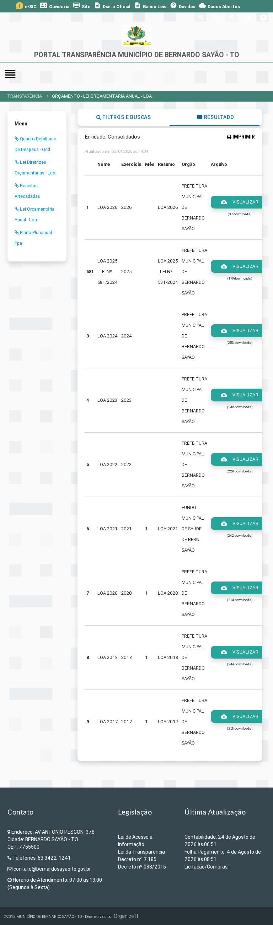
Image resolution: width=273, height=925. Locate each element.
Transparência (24, 96)
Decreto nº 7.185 (137, 859)
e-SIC (31, 6)
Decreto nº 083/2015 (142, 867)
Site (81, 5)
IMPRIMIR (243, 137)
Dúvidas (182, 5)
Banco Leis (150, 5)
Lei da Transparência (141, 852)
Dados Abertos (219, 5)
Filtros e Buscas (126, 117)
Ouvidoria (54, 5)
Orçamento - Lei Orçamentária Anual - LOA (102, 96)
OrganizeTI (126, 916)
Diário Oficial (112, 5)
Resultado (218, 117)
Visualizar (239, 202)
